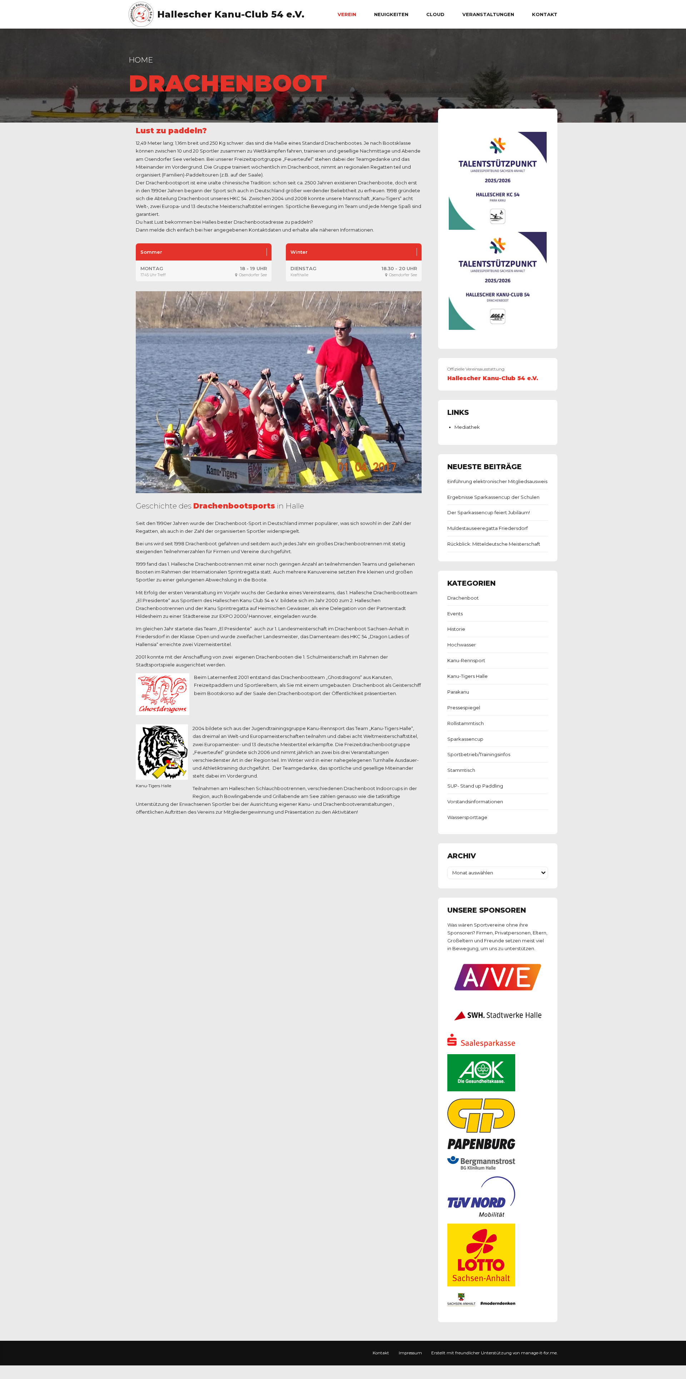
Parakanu (458, 692)
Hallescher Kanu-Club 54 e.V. (230, 14)
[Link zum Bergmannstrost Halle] (481, 1168)
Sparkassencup (465, 739)
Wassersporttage (467, 817)
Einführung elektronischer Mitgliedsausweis (497, 481)
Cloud (435, 14)
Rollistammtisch (465, 723)
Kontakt (544, 14)
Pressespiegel (463, 707)
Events (455, 613)
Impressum (410, 1352)
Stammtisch (461, 770)
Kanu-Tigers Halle (467, 676)
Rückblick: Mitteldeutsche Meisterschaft (493, 544)
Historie (456, 629)
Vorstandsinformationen (475, 801)
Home (141, 59)
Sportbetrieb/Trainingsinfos (478, 754)
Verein (347, 14)
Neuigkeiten (391, 14)
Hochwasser (461, 645)
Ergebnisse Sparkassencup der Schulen (493, 497)
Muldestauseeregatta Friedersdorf (487, 528)
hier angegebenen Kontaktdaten (242, 230)
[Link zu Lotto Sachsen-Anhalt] (481, 1285)
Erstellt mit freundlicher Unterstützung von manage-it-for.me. (494, 1352)
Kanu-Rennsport (466, 660)
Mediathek (467, 427)
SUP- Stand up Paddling (475, 786)
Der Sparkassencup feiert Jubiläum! (488, 512)
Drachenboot (463, 598)
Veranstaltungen (488, 14)
